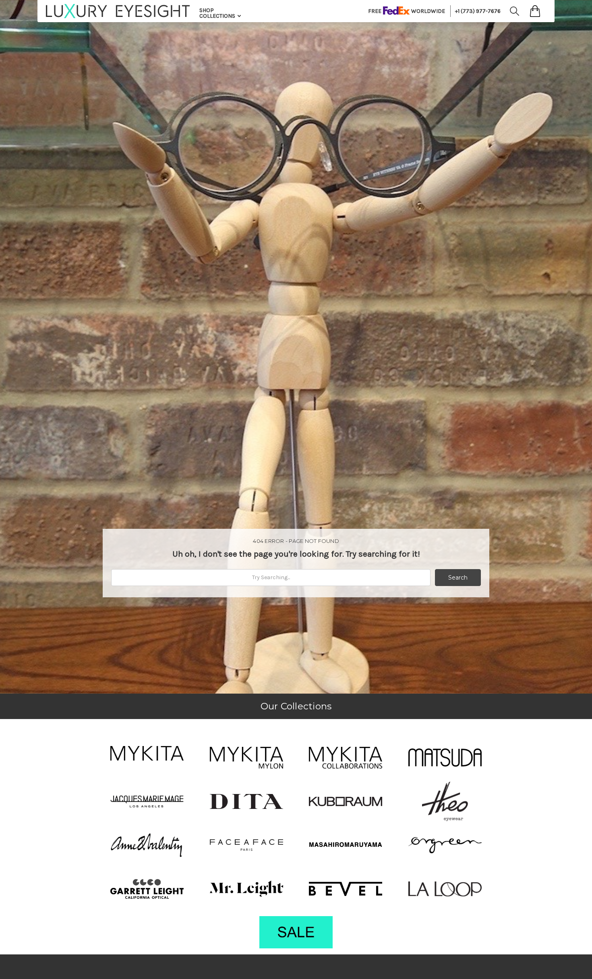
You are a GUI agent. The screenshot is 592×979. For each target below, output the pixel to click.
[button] (147, 753)
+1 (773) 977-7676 (478, 11)
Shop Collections (218, 13)
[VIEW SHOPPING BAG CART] (535, 11)
